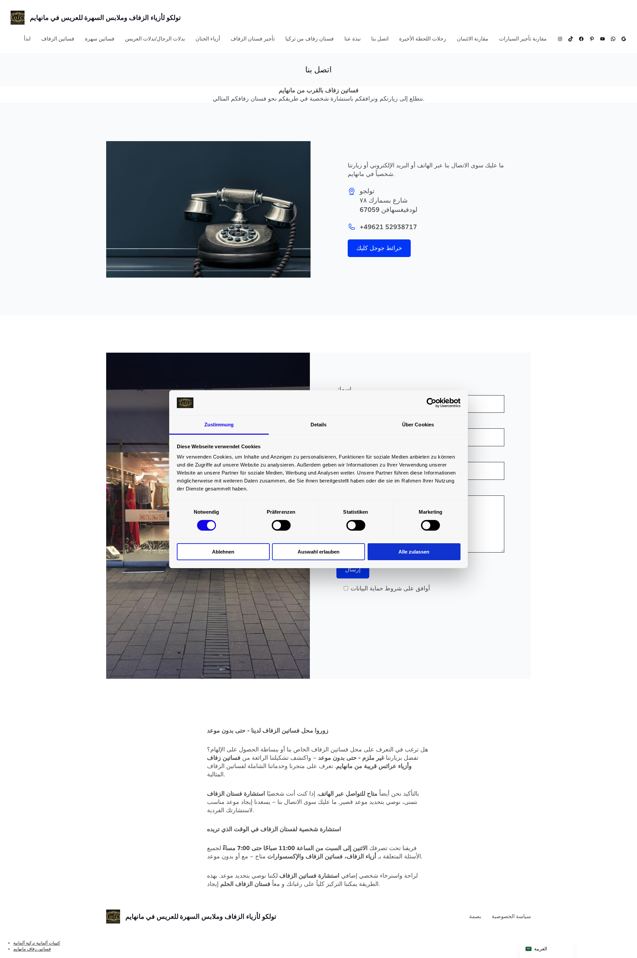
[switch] (281, 525)
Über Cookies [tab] (418, 424)
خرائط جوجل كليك (379, 248)
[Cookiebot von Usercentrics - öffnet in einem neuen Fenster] (431, 403)
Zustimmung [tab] (219, 424)
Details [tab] (319, 424)
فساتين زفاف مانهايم (32, 948)
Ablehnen (223, 552)
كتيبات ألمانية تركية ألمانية (36, 942)
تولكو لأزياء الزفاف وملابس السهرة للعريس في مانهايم (105, 18)
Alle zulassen (413, 552)
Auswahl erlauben (318, 552)
